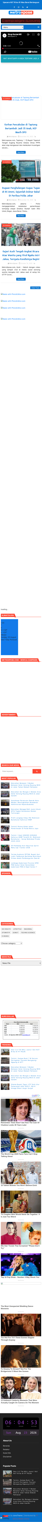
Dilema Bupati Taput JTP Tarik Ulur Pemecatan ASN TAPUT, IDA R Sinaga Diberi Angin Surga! (25, 1086)
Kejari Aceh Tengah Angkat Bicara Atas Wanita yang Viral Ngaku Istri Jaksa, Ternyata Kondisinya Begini (21, 255)
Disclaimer (7, 1457)
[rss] (23, 7)
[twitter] (27, 7)
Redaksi (6, 1449)
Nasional (28, 929)
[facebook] (14, 7)
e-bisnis (5, 936)
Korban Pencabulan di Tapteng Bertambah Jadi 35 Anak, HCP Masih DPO (21, 128)
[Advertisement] (21, 79)
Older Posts (35, 288)
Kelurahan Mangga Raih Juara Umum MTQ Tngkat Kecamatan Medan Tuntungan (26, 811)
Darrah (7, 98)
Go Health (6, 929)
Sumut (16, 932)
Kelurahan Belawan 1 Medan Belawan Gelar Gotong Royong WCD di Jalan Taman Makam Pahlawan (25, 785)
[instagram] (18, 7)
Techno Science (28, 932)
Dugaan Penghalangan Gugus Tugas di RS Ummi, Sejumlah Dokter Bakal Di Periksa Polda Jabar (21, 192)
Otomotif (6, 932)
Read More (21, 152)
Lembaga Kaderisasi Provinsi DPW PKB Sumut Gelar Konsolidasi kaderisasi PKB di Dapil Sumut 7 (25, 865)
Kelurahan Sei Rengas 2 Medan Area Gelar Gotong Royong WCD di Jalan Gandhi (26, 794)
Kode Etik (7, 1453)
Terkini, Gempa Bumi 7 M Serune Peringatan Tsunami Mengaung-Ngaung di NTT (24, 1060)
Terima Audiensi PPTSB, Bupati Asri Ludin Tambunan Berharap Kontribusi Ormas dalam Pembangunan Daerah (26, 856)
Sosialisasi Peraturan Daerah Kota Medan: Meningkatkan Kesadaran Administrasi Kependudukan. (25, 802)
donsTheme (17, 1515)
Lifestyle (17, 929)
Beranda (6, 1446)
